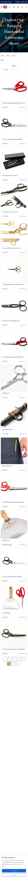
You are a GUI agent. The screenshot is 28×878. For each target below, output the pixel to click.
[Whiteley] (1, 7)
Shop (8, 55)
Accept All (14, 870)
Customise (14, 875)
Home (2, 55)
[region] (14, 866)
